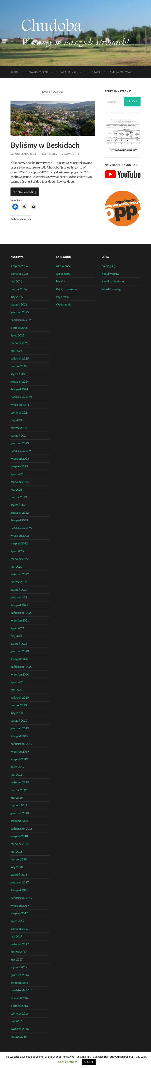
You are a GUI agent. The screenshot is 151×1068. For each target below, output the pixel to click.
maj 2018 (16, 851)
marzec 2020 (18, 705)
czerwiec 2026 (19, 273)
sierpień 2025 (19, 327)
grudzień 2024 (19, 381)
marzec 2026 (18, 289)
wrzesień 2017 (19, 905)
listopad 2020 (19, 659)
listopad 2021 (19, 605)
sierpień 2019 (19, 759)
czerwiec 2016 (19, 1013)
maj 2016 (16, 1021)
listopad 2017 (19, 890)
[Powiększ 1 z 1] (136, 123)
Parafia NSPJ (69, 72)
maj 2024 (16, 420)
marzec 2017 (18, 951)
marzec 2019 (18, 790)
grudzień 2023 (19, 443)
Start (14, 72)
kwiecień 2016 (19, 1028)
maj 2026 (16, 281)
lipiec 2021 (17, 628)
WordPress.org (111, 289)
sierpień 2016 (19, 1005)
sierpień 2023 (19, 466)
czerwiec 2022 (19, 558)
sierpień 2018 (19, 836)
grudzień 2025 (19, 312)
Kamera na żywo (120, 72)
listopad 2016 (19, 982)
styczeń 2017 (18, 967)
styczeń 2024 (18, 435)
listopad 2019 (19, 736)
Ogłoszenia (63, 273)
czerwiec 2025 (19, 343)
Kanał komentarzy (112, 281)
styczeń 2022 (18, 589)
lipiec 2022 (17, 551)
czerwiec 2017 (19, 928)
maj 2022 (16, 566)
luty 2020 (16, 713)
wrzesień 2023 (19, 458)
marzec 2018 (18, 859)
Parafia (60, 281)
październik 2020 (21, 666)
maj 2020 (16, 689)
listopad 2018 (19, 820)
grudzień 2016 (19, 975)
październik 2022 (21, 528)
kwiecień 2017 (19, 944)
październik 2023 (21, 451)
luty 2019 (16, 797)
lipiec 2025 (17, 335)
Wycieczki (62, 296)
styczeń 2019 (18, 805)
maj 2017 (16, 936)
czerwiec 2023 (19, 481)
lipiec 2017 (17, 921)
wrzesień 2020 (19, 674)
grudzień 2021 (19, 597)
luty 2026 (16, 296)
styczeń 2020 (18, 720)
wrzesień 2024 (19, 404)
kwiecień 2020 (19, 697)
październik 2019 (21, 743)
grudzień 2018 (19, 813)
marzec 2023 (18, 497)
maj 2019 (16, 774)
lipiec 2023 (17, 474)
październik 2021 (21, 612)
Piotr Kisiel (49, 153)
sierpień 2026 (19, 266)
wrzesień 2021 (19, 620)
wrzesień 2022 (19, 535)
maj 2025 (16, 350)
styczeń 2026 (18, 304)
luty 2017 (16, 959)
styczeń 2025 (18, 374)
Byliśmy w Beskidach (45, 145)
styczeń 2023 (18, 504)
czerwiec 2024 (19, 412)
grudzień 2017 (19, 882)
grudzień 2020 (19, 651)
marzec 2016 (18, 1036)
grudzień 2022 (19, 512)
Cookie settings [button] (67, 1061)
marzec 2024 (18, 427)
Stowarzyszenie (38, 72)
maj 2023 (16, 489)
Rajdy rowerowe (66, 289)
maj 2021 (16, 636)
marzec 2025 (18, 366)
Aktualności (63, 266)
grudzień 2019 (19, 728)
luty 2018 (16, 867)
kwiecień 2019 (19, 782)
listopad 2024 (19, 389)
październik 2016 (21, 990)
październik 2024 (21, 397)
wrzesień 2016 (19, 998)
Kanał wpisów (110, 273)
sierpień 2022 (19, 543)
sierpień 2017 (19, 913)
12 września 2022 (23, 153)
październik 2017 (21, 897)
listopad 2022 (19, 520)
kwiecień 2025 (19, 358)
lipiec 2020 (17, 682)
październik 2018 (21, 828)
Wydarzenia (63, 304)
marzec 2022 (18, 582)
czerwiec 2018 (19, 843)
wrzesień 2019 (19, 751)
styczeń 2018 (18, 874)
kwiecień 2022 (19, 574)
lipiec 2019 (17, 766)
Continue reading (25, 192)
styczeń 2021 (18, 643)
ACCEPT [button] (88, 1061)
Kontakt (94, 72)
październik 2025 (21, 320)
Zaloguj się (108, 266)
